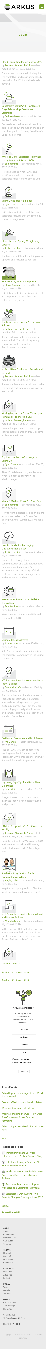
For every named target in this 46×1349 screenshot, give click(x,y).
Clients (6, 1250)
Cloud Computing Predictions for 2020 (22, 62)
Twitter (6, 1287)
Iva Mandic (10, 742)
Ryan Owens (11, 204)
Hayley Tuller (11, 880)
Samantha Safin (13, 687)
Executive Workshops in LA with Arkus (22, 1102)
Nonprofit (7, 1256)
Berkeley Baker (12, 116)
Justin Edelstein (13, 248)
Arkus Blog (7, 1275)
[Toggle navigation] (41, 6)
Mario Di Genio (12, 921)
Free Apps (7, 1272)
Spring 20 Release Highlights (17, 201)
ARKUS (6, 1228)
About (6, 1231)
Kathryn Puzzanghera (16, 329)
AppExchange (9, 1306)
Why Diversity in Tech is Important (20, 281)
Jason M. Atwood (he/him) (19, 65)
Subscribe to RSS (11, 1212)
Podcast (6, 1278)
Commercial (8, 1263)
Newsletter (7, 1309)
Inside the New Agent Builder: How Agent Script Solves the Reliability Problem (22, 1175)
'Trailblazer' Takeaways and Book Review (23, 738)
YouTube (6, 1294)
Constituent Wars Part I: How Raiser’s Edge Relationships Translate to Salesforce (21, 109)
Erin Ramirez (11, 164)
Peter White (11, 789)
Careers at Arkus (10, 1303)
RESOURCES (8, 1269)
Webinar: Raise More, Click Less (18, 1108)
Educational (8, 1260)
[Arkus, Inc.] (20, 7)
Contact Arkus (9, 1315)
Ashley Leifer (11, 643)
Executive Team (9, 1238)
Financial (7, 1253)
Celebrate (7, 1244)
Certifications (8, 1235)
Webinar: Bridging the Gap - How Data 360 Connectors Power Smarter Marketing (22, 1117)
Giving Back (8, 1241)
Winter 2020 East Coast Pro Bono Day (21, 501)
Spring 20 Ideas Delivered (15, 640)
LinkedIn (6, 1290)
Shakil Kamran (12, 285)
